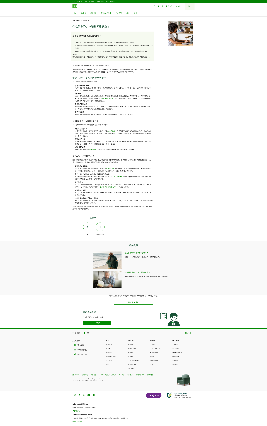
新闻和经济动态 (177, 352)
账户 (75, 13)
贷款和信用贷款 (111, 356)
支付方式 (131, 352)
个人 (73, 1)
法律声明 (85, 375)
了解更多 (75, 411)
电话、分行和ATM (133, 360)
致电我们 (80, 345)
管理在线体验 (140, 375)
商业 (86, 1)
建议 (135, 13)
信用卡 (83, 13)
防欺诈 (152, 356)
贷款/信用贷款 (106, 13)
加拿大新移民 (154, 360)
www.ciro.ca (77, 421)
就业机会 (175, 364)
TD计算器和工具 (155, 348)
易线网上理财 (132, 348)
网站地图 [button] (150, 375)
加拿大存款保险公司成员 (108, 375)
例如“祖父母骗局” (107, 98)
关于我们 (175, 344)
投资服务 (91, 1)
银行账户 (109, 344)
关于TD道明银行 (110, 1)
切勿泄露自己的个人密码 (108, 187)
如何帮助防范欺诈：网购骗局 (136, 272)
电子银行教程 (154, 352)
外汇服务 (131, 368)
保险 (127, 13)
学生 (151, 364)
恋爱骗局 (92, 149)
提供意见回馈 (82, 354)
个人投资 (119, 13)
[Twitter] (75, 395)
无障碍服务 (94, 375)
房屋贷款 (93, 13)
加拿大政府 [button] (111, 131)
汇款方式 (131, 356)
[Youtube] (89, 395)
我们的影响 (175, 348)
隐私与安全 (75, 375)
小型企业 (79, 1)
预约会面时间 (82, 350)
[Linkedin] (93, 395)
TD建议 (152, 344)
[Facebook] (79, 395)
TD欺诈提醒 (110, 168)
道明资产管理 (100, 1)
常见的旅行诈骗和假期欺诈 (136, 253)
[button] (155, 6)
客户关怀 (175, 360)
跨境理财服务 (132, 364)
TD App (130, 344)
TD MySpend (119, 176)
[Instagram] (83, 395)
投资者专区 (175, 356)
